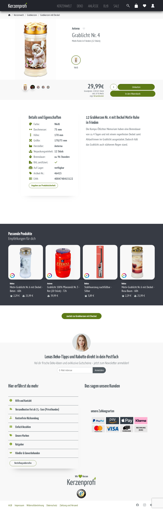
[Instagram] (144, 505)
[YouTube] (151, 505)
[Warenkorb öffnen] (136, 6)
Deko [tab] (80, 6)
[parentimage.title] (32, 87)
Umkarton (136, 87)
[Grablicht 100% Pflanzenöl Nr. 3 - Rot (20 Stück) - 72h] (63, 262)
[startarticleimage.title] (25, 87)
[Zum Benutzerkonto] (153, 6)
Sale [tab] (116, 6)
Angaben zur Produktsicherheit (43, 185)
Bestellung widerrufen (23, 463)
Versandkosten (98, 96)
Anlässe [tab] (93, 6)
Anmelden (99, 370)
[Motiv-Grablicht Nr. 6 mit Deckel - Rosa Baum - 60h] (137, 262)
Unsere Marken (22, 435)
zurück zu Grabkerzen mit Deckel (82, 316)
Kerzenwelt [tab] (64, 6)
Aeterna (76, 28)
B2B (105, 6)
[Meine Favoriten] (144, 6)
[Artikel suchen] (128, 6)
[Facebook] (137, 505)
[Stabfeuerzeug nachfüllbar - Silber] (100, 262)
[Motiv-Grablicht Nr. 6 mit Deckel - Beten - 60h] (25, 262)
